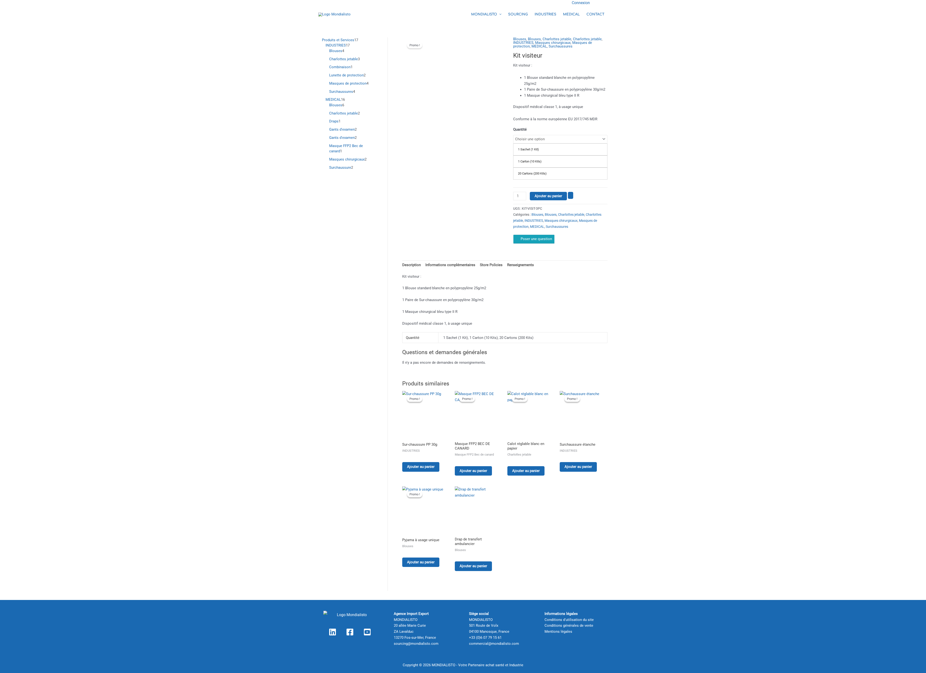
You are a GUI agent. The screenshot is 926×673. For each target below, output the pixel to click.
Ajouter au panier (548, 196)
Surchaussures (560, 46)
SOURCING (518, 14)
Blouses (519, 39)
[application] (499, 14)
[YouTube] (367, 632)
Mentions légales (558, 631)
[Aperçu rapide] (410, 457)
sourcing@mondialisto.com (416, 643)
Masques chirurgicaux (553, 42)
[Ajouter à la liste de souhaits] (570, 195)
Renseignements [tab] (520, 265)
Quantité (520, 129)
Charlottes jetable (557, 39)
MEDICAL (571, 14)
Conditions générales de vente (569, 625)
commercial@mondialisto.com (494, 643)
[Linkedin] (332, 632)
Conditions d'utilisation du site (569, 620)
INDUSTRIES (545, 14)
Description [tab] (411, 265)
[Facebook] (350, 632)
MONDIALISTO (484, 14)
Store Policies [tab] (491, 265)
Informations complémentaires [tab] (450, 265)
